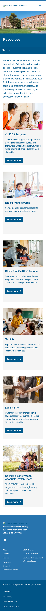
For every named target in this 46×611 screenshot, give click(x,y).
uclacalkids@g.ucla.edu (10, 569)
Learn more (12, 160)
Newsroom (6, 562)
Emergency (7, 591)
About (5, 550)
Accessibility (7, 596)
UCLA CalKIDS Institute (30, 554)
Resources (6, 558)
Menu (4, 50)
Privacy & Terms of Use (11, 607)
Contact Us (6, 566)
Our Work (6, 554)
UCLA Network (28, 550)
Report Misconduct (10, 601)
